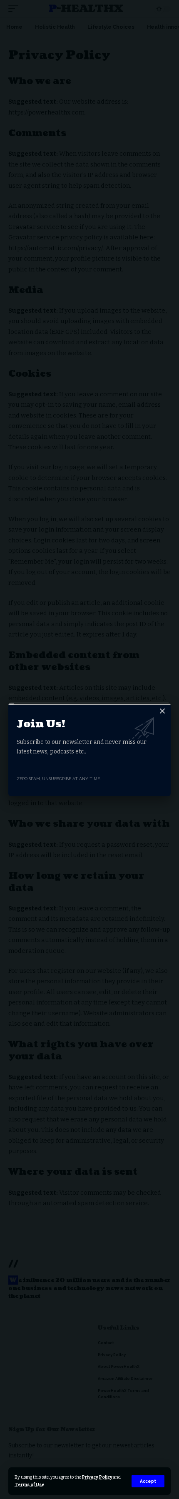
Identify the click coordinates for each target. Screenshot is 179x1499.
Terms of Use (30, 1484)
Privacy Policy (97, 1477)
